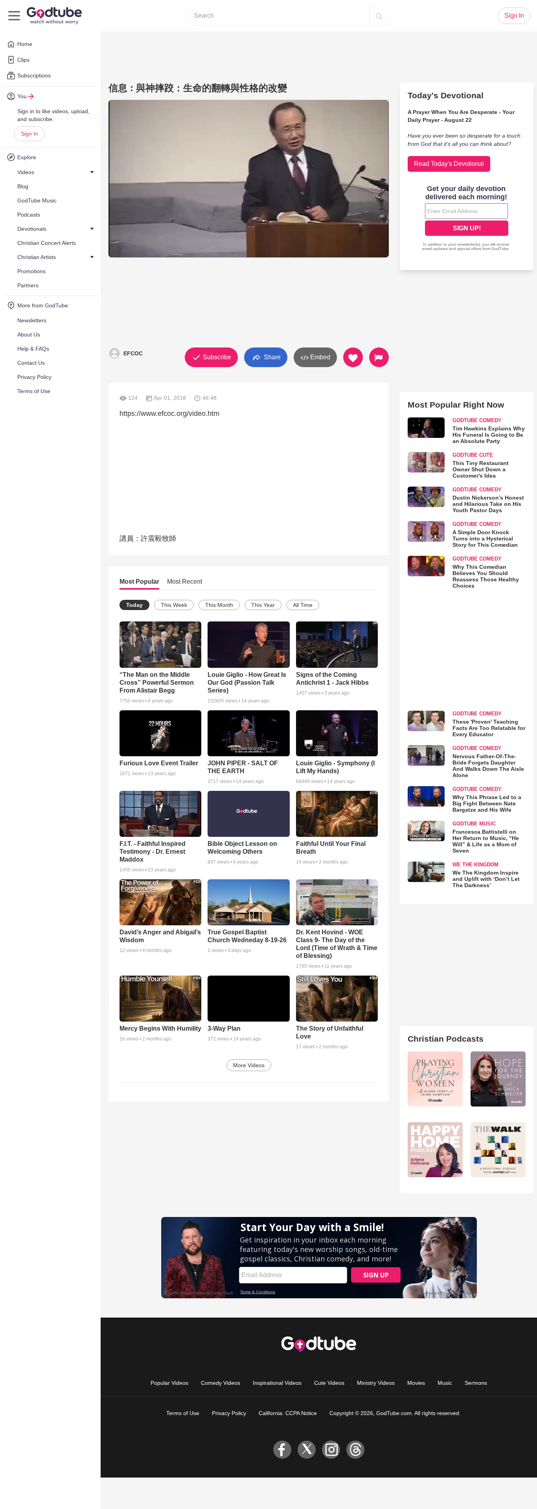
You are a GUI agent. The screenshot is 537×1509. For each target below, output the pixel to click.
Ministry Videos (376, 1383)
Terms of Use (182, 1413)
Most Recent (184, 581)
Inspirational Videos (277, 1383)
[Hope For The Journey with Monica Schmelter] (498, 1078)
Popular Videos (169, 1383)
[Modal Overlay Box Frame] (466, 219)
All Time (303, 605)
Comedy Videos (220, 1383)
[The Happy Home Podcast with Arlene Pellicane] (435, 1149)
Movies (416, 1383)
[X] (307, 1450)
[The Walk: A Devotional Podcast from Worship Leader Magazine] (498, 1149)
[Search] (379, 15)
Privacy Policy (229, 1413)
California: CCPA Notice (288, 1413)
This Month (219, 605)
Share (271, 356)
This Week (174, 605)
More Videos (249, 1065)
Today (134, 605)
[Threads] (355, 1450)
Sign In (29, 133)
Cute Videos (329, 1383)
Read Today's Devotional (449, 163)
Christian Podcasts (446, 1038)
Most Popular (139, 581)
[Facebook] (282, 1450)
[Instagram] (331, 1450)
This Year (263, 605)
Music (445, 1383)
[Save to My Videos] (353, 357)
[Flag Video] (379, 357)
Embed (319, 357)
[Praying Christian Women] (435, 1078)
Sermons (476, 1383)
